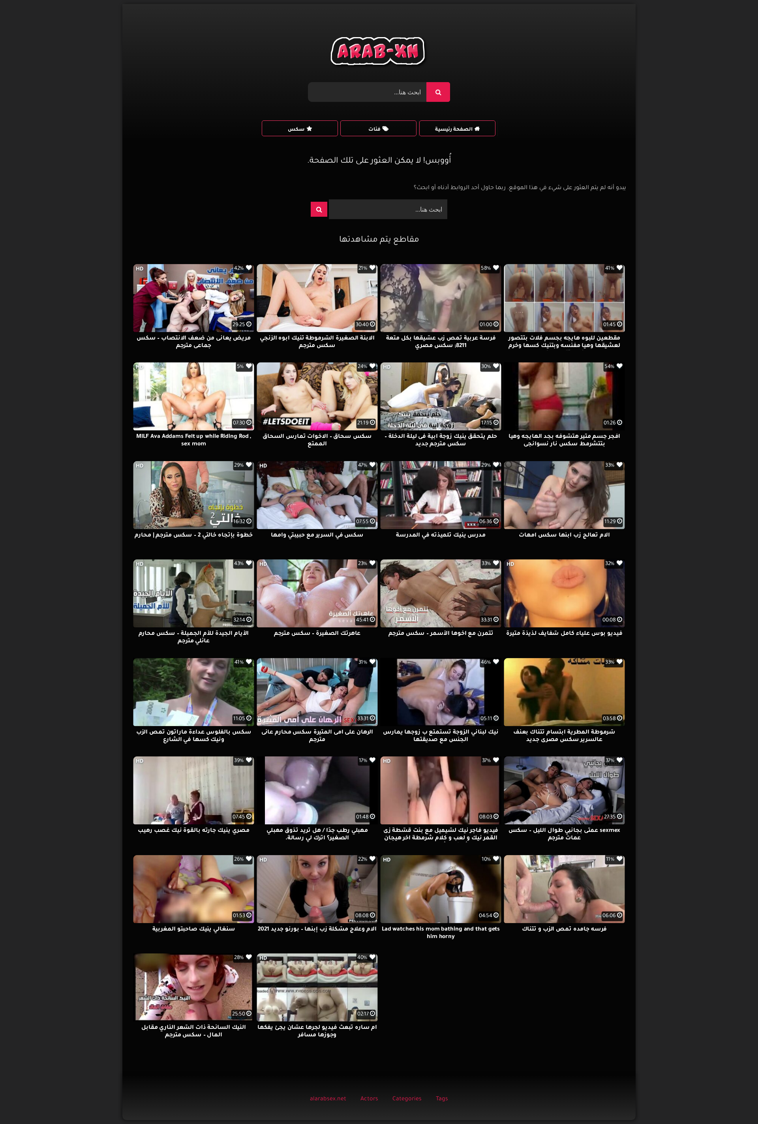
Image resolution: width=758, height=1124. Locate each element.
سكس (296, 130)
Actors (369, 1099)
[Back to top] (733, 1100)
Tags (442, 1099)
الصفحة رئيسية (454, 130)
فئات (374, 130)
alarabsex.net (328, 1099)
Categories (407, 1099)
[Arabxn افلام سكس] (379, 53)
